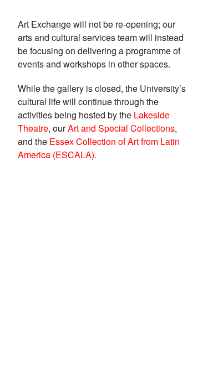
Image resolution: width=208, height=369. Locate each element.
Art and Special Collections (121, 128)
